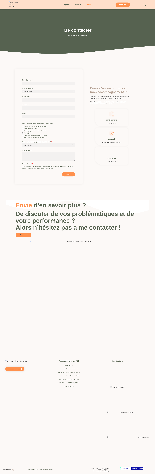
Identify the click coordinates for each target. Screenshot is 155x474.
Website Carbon (137, 468)
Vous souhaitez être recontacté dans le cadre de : (37, 124)
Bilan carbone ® (69, 386)
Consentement (27, 164)
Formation (27, 133)
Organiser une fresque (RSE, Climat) (35, 135)
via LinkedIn (111, 158)
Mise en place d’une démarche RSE (35, 126)
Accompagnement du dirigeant (69, 379)
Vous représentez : (28, 88)
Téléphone (26, 105)
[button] (144, 5)
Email (24, 113)
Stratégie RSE (69, 365)
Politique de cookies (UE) (35, 469)
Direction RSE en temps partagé (69, 383)
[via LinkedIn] (111, 152)
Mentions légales (48, 469)
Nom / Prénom (27, 80)
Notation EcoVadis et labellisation (69, 372)
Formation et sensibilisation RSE (69, 376)
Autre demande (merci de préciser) (35, 137)
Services (78, 4)
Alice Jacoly (105, 471)
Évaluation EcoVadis (30, 128)
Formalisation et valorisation (69, 369)
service (100, 98)
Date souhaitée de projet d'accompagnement (36, 142)
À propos (67, 4)
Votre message (27, 150)
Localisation (26, 96)
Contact (88, 4)
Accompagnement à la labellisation (35, 131)
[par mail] (111, 133)
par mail (111, 139)
